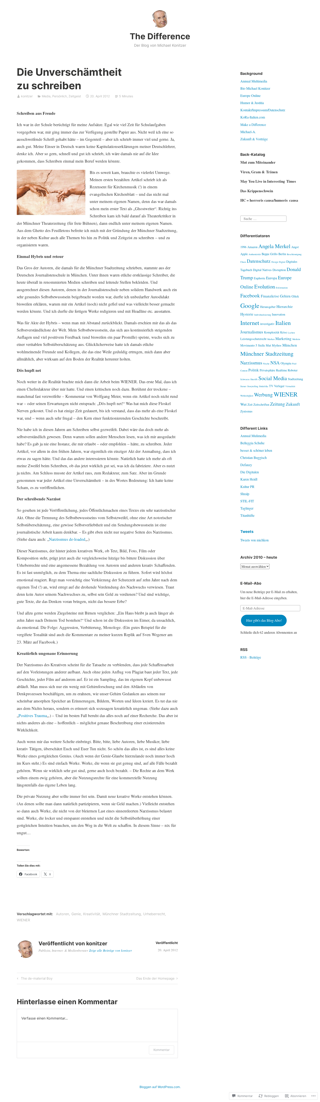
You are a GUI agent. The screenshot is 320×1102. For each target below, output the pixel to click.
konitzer (27, 96)
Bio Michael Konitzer (255, 88)
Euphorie (259, 278)
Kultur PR (247, 486)
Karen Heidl (248, 479)
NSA (275, 362)
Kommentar (161, 1050)
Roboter (293, 370)
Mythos (276, 345)
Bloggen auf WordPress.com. (160, 1087)
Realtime (281, 370)
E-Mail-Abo (250, 583)
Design (274, 261)
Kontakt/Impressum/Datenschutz (262, 110)
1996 (243, 247)
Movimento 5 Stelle (252, 345)
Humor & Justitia (252, 102)
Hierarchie (284, 306)
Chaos (243, 261)
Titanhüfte (247, 515)
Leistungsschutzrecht (253, 339)
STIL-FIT (247, 501)
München (289, 345)
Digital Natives (262, 270)
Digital (282, 261)
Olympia (286, 363)
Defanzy (246, 464)
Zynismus (246, 411)
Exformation (282, 287)
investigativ (267, 324)
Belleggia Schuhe (252, 443)
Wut (243, 404)
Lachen (291, 332)
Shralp (244, 493)
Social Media (272, 378)
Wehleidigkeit (246, 395)
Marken (271, 339)
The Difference (160, 36)
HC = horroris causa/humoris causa (269, 200)
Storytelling (252, 386)
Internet (249, 323)
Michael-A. (248, 131)
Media (46, 96)
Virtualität (290, 386)
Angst (295, 247)
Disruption (279, 270)
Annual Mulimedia (253, 435)
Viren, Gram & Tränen (259, 172)
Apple (244, 254)
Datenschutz (259, 261)
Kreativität (91, 914)
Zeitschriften (261, 404)
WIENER (23, 920)
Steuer (243, 386)
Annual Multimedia (253, 81)
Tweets (247, 531)
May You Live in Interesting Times (268, 181)
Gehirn (285, 296)
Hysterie (246, 314)
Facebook (250, 295)
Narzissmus (251, 362)
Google (249, 305)
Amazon (252, 247)
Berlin (282, 254)
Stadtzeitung (295, 379)
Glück (295, 296)
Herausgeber (268, 307)
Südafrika (263, 386)
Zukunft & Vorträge (254, 139)
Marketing (283, 338)
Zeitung (277, 404)
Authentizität (255, 254)
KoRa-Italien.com (252, 117)
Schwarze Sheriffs (249, 379)
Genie (76, 914)
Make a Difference (253, 124)
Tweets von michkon (254, 540)
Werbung (263, 394)
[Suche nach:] (263, 218)
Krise (283, 332)
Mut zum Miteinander (258, 162)
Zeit (250, 404)
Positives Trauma (33, 715)
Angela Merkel (274, 246)
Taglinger (246, 508)
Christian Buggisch (253, 457)
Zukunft (293, 404)
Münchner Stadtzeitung (122, 914)
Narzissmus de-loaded (67, 539)
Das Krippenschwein (256, 191)
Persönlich (59, 96)
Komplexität (271, 332)
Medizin (296, 339)
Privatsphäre (267, 370)
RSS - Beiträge (250, 657)
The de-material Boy (34, 979)
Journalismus (251, 332)
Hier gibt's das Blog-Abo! (264, 620)
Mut (268, 345)
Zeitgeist (75, 96)
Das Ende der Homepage (155, 979)
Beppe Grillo (270, 254)
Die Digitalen (249, 472)
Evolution (264, 286)
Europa (271, 277)
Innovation (278, 314)
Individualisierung (262, 314)
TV (271, 386)
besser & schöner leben (256, 450)
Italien (283, 323)
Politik (253, 369)
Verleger (279, 386)
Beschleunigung (294, 254)
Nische (266, 363)
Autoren (62, 914)
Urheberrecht (154, 914)
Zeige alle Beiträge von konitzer (110, 950)
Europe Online (250, 95)
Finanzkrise (270, 296)
